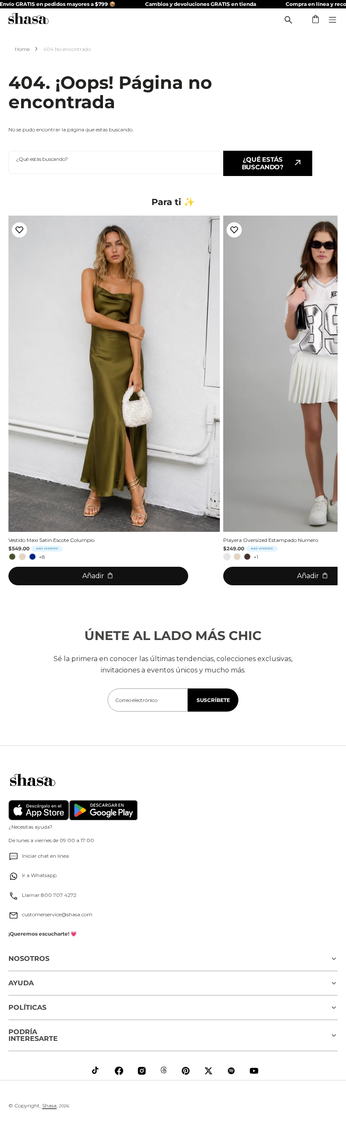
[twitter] (208, 1071)
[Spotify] (231, 1071)
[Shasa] (28, 20)
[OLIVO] (12, 556)
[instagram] (141, 1071)
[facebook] (119, 1071)
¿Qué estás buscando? (263, 163)
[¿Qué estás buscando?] (288, 20)
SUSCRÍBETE (213, 700)
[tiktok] (96, 1071)
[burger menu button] (332, 20)
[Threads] (163, 1070)
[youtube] (254, 1071)
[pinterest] (185, 1071)
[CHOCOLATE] (247, 556)
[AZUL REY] (32, 556)
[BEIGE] (22, 556)
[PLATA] (227, 556)
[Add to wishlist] (19, 229)
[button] (316, 20)
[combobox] (114, 162)
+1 (256, 557)
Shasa (49, 1105)
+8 (42, 557)
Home (22, 49)
